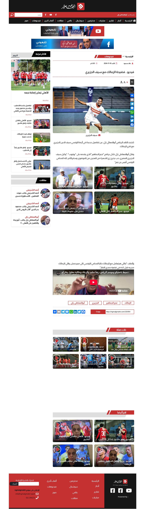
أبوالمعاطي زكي (78, 303)
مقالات (60, 21)
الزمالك (128, 303)
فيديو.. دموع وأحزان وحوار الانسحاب (66, 348)
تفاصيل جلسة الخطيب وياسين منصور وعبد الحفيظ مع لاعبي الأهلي (22, 108)
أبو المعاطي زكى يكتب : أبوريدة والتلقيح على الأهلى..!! (26, 221)
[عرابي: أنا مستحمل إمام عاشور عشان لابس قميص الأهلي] (41, 164)
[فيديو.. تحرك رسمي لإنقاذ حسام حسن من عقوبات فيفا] (73, 203)
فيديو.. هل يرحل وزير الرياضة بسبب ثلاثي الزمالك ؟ (96, 348)
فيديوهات (36, 21)
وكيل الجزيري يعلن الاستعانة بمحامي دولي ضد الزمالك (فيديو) (121, 348)
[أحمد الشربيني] (45, 193)
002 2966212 (30, 498)
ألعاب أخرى (49, 21)
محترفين (91, 21)
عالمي (69, 21)
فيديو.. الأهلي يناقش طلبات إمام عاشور (74, 438)
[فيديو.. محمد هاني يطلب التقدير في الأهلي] (73, 455)
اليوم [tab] (15, 55)
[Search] (12, 15)
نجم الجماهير (111, 303)
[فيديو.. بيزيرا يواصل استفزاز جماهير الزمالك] (114, 455)
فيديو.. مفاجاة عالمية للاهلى (68, 365)
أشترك (14, 484)
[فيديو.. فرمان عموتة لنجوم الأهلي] (73, 178)
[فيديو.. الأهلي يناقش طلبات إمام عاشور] (73, 431)
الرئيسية (129, 21)
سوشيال (80, 21)
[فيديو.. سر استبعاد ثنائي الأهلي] (114, 203)
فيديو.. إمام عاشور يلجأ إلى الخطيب (114, 439)
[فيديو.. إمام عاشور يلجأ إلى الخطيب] (114, 431)
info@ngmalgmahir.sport (25, 494)
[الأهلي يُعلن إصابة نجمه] (30, 74)
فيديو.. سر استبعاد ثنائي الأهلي (114, 211)
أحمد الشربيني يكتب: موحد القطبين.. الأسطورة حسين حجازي (27, 194)
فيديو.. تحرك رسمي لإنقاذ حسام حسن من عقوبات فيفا (72, 209)
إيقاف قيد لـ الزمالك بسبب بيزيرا (24, 135)
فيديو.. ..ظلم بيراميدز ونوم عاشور (94, 365)
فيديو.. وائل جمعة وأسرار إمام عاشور (114, 185)
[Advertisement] (93, 234)
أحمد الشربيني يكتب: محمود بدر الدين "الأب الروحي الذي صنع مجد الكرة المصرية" (27, 208)
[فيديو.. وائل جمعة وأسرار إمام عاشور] (114, 178)
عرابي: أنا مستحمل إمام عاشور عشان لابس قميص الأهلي (22, 163)
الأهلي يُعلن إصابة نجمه (36, 92)
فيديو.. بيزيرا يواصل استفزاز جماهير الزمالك (114, 462)
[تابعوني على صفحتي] (72, 44)
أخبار (119, 21)
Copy (98, 312)
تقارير (111, 21)
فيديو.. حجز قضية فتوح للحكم (122, 365)
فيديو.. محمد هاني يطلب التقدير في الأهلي (73, 462)
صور (26, 21)
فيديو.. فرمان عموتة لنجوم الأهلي (72, 186)
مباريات (102, 21)
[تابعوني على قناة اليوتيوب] (72, 31)
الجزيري (95, 303)
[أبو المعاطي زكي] (45, 220)
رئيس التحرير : (126, 15)
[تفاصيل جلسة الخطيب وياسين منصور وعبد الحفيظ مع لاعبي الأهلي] (41, 109)
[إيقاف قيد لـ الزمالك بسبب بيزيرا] (41, 137)
